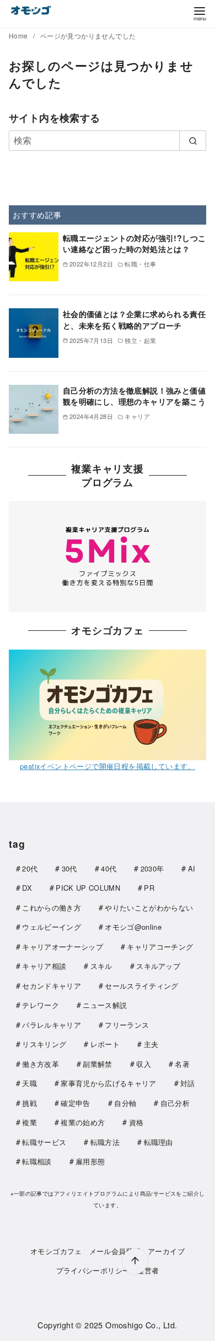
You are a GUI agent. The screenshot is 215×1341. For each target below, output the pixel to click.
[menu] (199, 13)
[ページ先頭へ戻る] (135, 1261)
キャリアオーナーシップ (62, 946)
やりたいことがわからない (149, 907)
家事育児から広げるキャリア (108, 1083)
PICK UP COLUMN (88, 887)
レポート (105, 1044)
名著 (182, 1064)
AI (192, 868)
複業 (29, 1122)
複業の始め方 (83, 1122)
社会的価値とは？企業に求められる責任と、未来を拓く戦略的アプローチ (134, 319)
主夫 (151, 1044)
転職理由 (158, 1142)
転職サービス (44, 1142)
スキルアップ (158, 966)
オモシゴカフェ (56, 1251)
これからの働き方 (51, 907)
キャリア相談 (44, 966)
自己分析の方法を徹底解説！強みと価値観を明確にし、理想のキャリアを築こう (134, 396)
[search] (192, 140)
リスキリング (44, 1044)
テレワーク (40, 1005)
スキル (101, 966)
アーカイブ (166, 1251)
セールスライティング (141, 985)
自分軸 (125, 1103)
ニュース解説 (105, 1005)
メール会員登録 (115, 1251)
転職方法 (105, 1142)
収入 (143, 1064)
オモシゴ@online (133, 927)
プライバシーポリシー (93, 1270)
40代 (108, 868)
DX (27, 887)
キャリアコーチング (160, 946)
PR (149, 887)
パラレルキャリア (51, 1025)
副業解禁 (97, 1064)
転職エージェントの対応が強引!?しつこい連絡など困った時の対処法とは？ (134, 243)
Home (19, 35)
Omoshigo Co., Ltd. (141, 1325)
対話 (187, 1083)
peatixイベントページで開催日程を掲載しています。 (107, 766)
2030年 (152, 868)
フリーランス (127, 1025)
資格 (136, 1122)
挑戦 (29, 1103)
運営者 (148, 1270)
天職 (29, 1083)
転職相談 (36, 1161)
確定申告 (75, 1103)
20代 (29, 868)
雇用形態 (90, 1161)
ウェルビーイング (51, 927)
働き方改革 (40, 1064)
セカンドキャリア (51, 985)
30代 (69, 868)
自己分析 (175, 1103)
